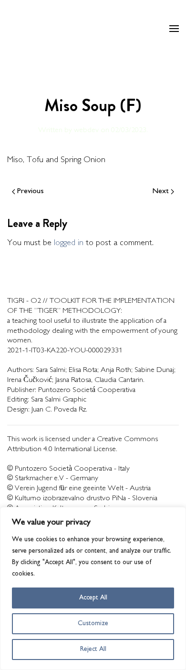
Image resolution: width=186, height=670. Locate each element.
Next (161, 191)
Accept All (93, 598)
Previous (30, 191)
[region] (93, 588)
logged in (68, 243)
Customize (93, 623)
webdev (86, 130)
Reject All (93, 649)
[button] (174, 28)
